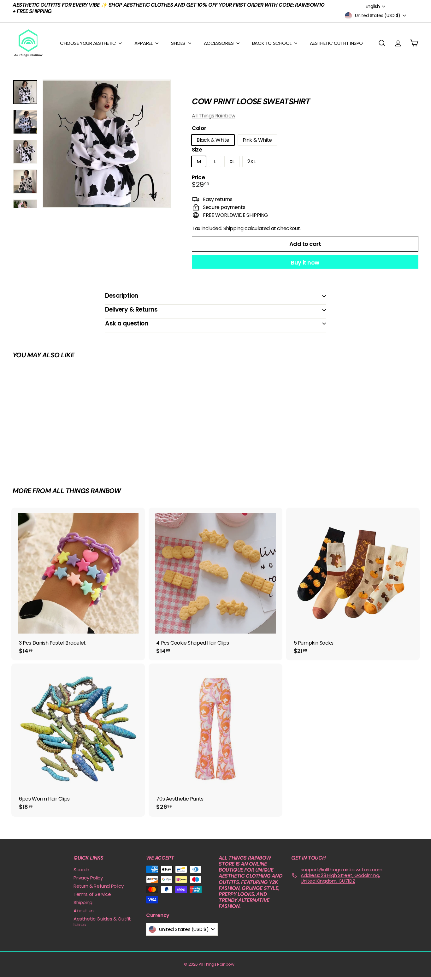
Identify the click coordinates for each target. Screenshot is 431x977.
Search (81, 869)
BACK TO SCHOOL (272, 43)
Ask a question (126, 323)
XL (231, 161)
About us (84, 910)
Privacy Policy (88, 877)
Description (121, 295)
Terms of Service (92, 894)
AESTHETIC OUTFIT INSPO (336, 43)
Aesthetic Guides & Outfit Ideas (102, 921)
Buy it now (305, 262)
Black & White (213, 140)
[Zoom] (106, 143)
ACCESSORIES (219, 43)
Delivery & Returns (131, 309)
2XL (251, 161)
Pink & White (257, 140)
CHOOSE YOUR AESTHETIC (88, 43)
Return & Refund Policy (98, 886)
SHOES (178, 43)
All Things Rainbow (213, 115)
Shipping (233, 228)
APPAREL (144, 43)
